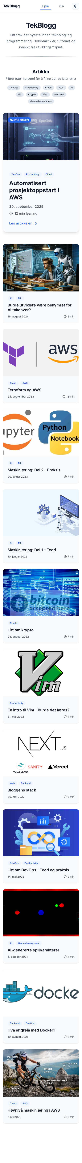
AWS (61, 87)
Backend (59, 94)
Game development (41, 101)
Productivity (31, 87)
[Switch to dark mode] (75, 6)
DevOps (14, 87)
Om (61, 6)
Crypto (32, 94)
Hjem (45, 6)
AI (72, 87)
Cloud (48, 87)
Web (45, 94)
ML (19, 94)
